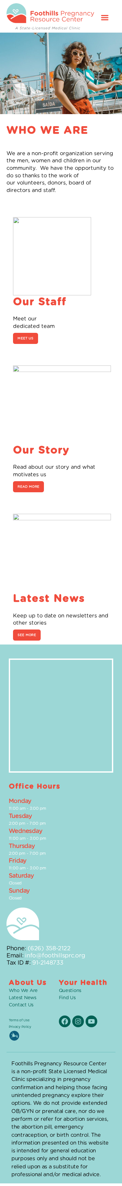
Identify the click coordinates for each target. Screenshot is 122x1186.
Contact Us (21, 1004)
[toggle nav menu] (104, 16)
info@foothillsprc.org (55, 956)
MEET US (25, 338)
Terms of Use (19, 1020)
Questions (70, 990)
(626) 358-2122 (49, 949)
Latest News (22, 997)
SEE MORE (27, 635)
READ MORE (28, 486)
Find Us (67, 997)
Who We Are (23, 990)
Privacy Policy (20, 1027)
